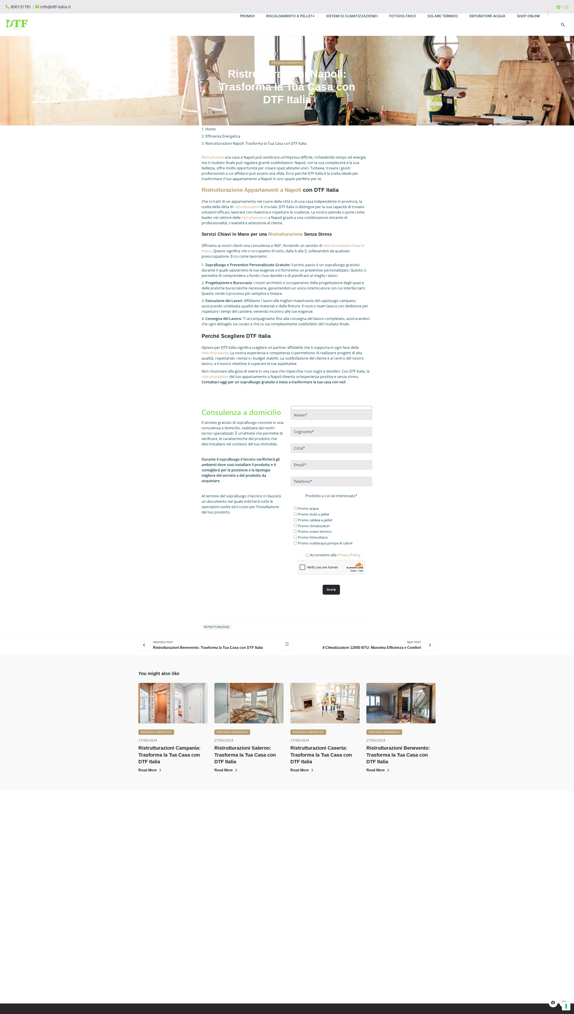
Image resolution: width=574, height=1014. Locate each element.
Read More (147, 770)
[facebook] (553, 1002)
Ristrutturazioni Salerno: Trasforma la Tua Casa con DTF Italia (245, 754)
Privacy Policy (348, 554)
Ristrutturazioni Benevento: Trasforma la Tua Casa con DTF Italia (398, 754)
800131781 (21, 6)
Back (290, 52)
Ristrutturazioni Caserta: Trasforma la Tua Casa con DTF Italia (321, 754)
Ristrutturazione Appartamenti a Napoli (251, 190)
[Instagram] (566, 6)
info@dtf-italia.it (55, 6)
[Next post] (428, 645)
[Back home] (287, 645)
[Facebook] (559, 6)
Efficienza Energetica (287, 63)
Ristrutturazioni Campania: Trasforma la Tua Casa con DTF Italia (169, 754)
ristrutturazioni (247, 206)
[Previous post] (145, 645)
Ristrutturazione (285, 234)
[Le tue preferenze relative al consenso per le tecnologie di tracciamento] (566, 1006)
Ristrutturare (213, 157)
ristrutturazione (215, 352)
